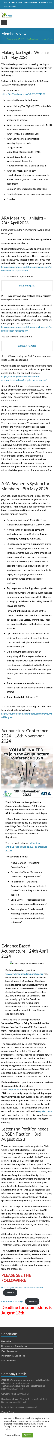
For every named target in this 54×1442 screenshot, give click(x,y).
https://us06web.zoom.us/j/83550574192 (23, 94)
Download (10, 1292)
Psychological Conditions (13, 1355)
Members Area (10, 6)
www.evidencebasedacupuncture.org (24, 973)
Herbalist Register (27, 346)
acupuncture (14, 1089)
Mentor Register (27, 286)
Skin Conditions (8, 1360)
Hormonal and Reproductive (14, 1346)
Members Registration (13, 2)
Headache (6, 1341)
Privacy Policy (7, 1412)
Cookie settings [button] (12, 1435)
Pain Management (9, 1351)
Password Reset (45, 2)
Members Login (30, 2)
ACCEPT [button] (28, 1435)
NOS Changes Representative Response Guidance (22, 1287)
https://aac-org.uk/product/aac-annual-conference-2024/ (26, 847)
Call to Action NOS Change (12, 1301)
